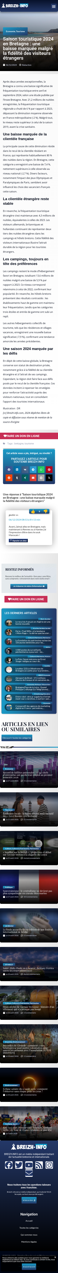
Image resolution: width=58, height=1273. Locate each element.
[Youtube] (29, 1165)
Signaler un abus (19, 540)
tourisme (29, 443)
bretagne (18, 443)
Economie (10, 31)
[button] (54, 6)
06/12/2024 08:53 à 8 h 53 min (24, 519)
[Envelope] (29, 1173)
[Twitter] (19, 1165)
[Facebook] (8, 1165)
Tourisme (20, 31)
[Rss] (39, 1165)
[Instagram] (49, 1165)
